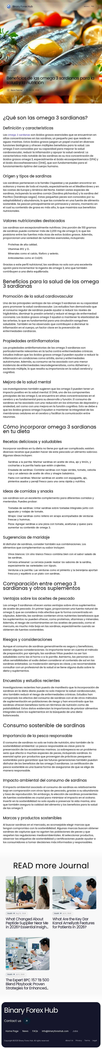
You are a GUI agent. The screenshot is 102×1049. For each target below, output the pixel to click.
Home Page (12, 1031)
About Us (69, 1040)
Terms (87, 1040)
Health (12, 71)
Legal (94, 1040)
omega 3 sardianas (19, 134)
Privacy (79, 1040)
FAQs (35, 1031)
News (25, 1031)
